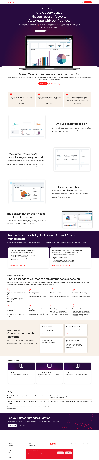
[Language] (80, 2)
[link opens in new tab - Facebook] (83, 444)
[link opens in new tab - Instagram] (79, 444)
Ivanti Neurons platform (34, 25)
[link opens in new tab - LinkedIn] (75, 444)
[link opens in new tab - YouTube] (87, 444)
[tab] (20, 2)
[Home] (10, 2)
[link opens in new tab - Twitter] (71, 444)
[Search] (82, 2)
